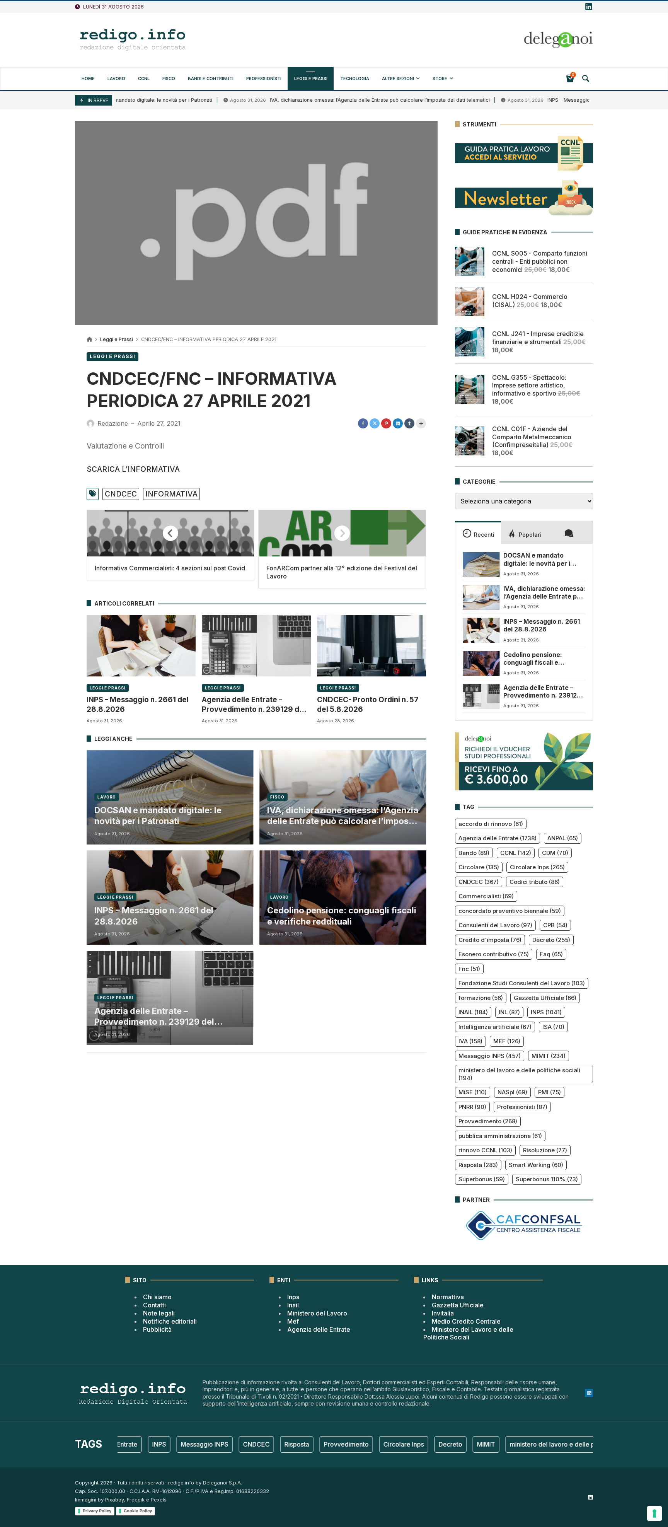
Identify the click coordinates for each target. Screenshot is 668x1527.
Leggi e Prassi (116, 339)
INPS (546, 1012)
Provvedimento (487, 1121)
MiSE (472, 1092)
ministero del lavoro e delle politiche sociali (519, 1074)
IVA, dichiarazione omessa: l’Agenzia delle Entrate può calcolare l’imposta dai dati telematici (333, 100)
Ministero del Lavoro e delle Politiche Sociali (468, 1333)
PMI (549, 1092)
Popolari (530, 534)
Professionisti (522, 1107)
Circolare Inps (537, 867)
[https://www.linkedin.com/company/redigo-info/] (588, 7)
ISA (553, 1027)
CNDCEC (121, 493)
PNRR (472, 1107)
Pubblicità (157, 1329)
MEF (506, 1041)
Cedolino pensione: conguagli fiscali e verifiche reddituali (341, 915)
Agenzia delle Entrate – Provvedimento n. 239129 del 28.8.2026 (254, 704)
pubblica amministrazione (500, 1136)
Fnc (469, 969)
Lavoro (106, 797)
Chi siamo (157, 1297)
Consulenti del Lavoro (495, 925)
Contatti (154, 1305)
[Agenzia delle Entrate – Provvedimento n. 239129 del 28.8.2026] (256, 645)
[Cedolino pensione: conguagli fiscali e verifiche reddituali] (481, 663)
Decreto (551, 939)
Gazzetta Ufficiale (545, 998)
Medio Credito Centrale (466, 1321)
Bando (473, 852)
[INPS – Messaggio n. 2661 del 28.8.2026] (141, 645)
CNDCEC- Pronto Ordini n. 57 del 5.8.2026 (368, 704)
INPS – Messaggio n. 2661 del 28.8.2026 (548, 100)
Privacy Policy (97, 1510)
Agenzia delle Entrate (497, 838)
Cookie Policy (138, 1510)
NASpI (512, 1092)
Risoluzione (545, 1150)
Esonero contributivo (493, 954)
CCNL (515, 852)
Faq (551, 954)
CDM (555, 852)
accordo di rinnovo (490, 823)
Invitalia (443, 1313)
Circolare (478, 867)
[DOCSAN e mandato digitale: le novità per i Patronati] (481, 564)
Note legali (159, 1313)
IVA (470, 1041)
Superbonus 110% (547, 1179)
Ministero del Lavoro (317, 1313)
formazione (480, 998)
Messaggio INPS (489, 1056)
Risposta (478, 1165)
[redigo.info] (133, 39)
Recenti (484, 534)
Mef (293, 1321)
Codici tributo (535, 881)
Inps (293, 1297)
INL (509, 1012)
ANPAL (562, 838)
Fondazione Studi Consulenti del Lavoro (521, 983)
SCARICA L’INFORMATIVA (133, 469)
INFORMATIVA (171, 493)
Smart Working (536, 1165)
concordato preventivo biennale (509, 910)
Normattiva (448, 1297)
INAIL (473, 1012)
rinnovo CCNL (485, 1150)
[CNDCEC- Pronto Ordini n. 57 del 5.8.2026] (371, 645)
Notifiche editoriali (170, 1321)
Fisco (277, 797)
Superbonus (481, 1179)
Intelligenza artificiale (495, 1027)
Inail (293, 1305)
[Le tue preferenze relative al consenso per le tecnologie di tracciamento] (654, 1513)
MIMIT (549, 1056)
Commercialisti (486, 896)
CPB (555, 925)
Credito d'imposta (489, 939)
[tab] (478, 532)
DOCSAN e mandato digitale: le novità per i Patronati (158, 815)
